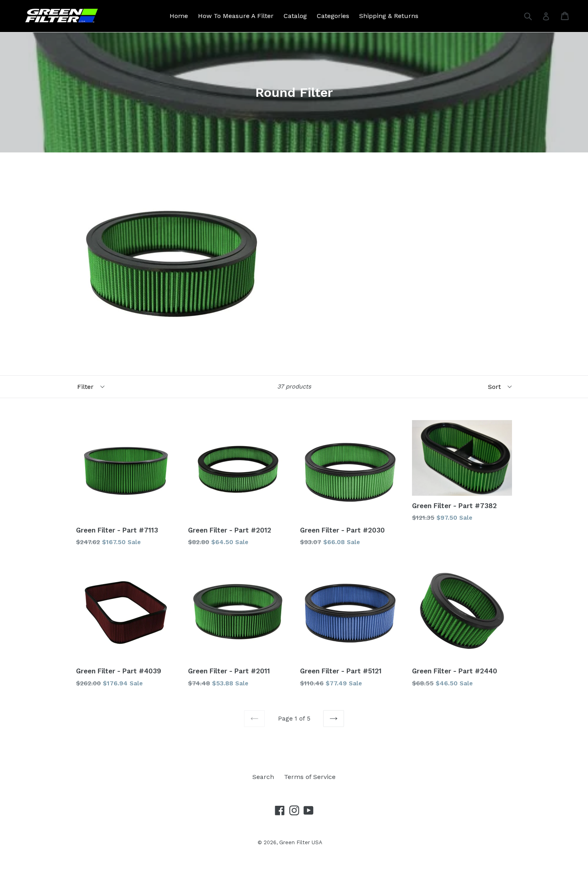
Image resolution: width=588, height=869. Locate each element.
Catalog (295, 16)
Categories (333, 16)
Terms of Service (310, 777)
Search (263, 777)
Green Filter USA (300, 842)
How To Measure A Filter (236, 16)
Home (179, 16)
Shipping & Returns (388, 16)
